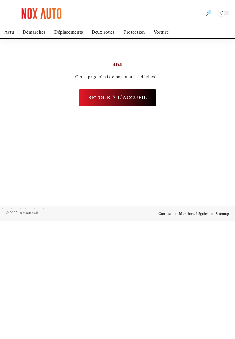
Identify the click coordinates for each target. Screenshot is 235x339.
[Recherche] (208, 13)
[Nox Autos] (41, 13)
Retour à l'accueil (117, 97)
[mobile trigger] (10, 13)
